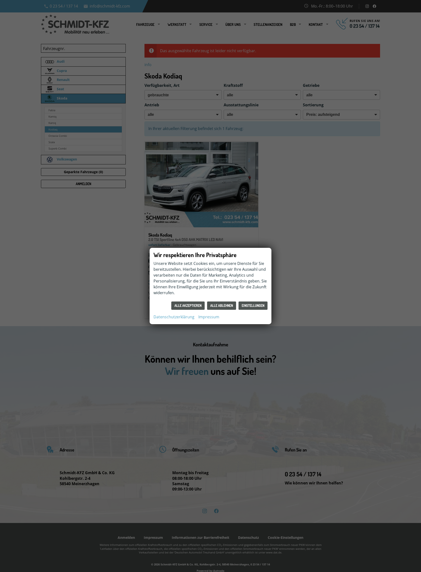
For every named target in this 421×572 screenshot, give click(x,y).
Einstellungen (253, 305)
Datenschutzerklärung (173, 317)
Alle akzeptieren (187, 305)
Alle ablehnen (221, 305)
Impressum (208, 317)
